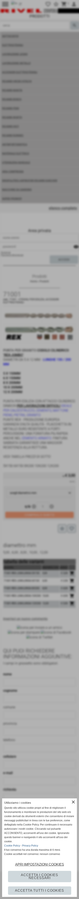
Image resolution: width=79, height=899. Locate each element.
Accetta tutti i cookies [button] (39, 890)
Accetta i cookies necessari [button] (39, 876)
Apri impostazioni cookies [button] (39, 864)
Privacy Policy (30, 845)
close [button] (73, 802)
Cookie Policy (12, 845)
